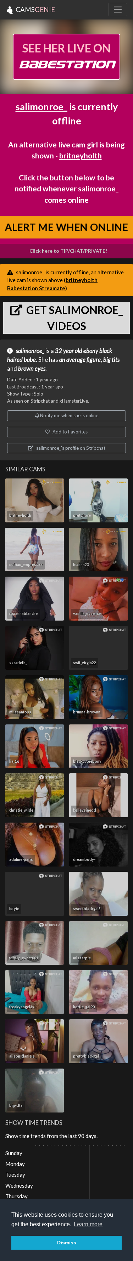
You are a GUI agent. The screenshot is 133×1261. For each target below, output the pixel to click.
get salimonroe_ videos (73, 317)
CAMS (34, 9)
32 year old (68, 350)
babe (30, 359)
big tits (111, 359)
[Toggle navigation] (117, 9)
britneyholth (80, 155)
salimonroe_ (41, 106)
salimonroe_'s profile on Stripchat (70, 448)
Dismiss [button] (66, 1242)
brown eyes (31, 368)
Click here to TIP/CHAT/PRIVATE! (68, 251)
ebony (90, 350)
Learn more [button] (88, 1224)
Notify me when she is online (68, 415)
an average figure (80, 359)
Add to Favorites (69, 432)
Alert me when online (66, 227)
